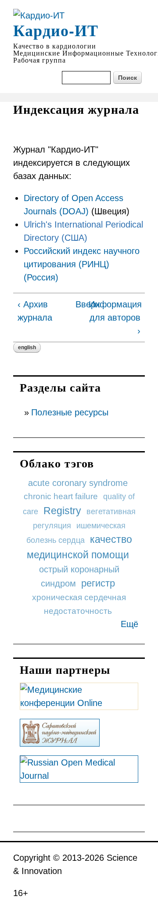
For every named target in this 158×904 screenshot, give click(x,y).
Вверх (77, 304)
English (27, 347)
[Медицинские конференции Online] (79, 703)
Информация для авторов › (114, 317)
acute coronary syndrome (78, 483)
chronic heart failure (61, 496)
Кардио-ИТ (55, 30)
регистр (98, 583)
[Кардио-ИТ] (39, 15)
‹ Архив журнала (35, 310)
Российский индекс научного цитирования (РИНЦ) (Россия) (82, 264)
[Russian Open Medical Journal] (79, 776)
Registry (62, 510)
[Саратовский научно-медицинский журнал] (60, 740)
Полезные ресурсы (69, 412)
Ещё (129, 624)
